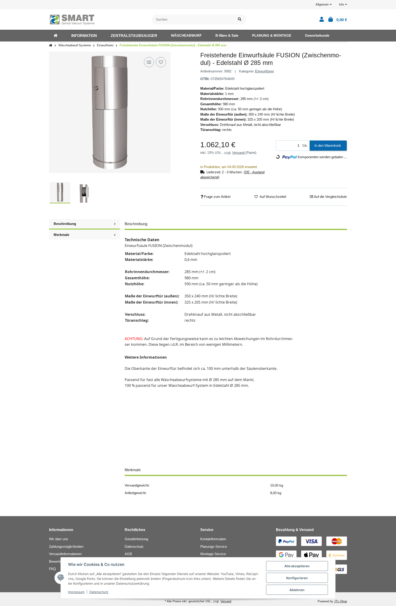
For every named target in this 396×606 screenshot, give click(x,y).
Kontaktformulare (213, 539)
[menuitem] (55, 36)
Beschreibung (65, 224)
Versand (238, 153)
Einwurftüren (264, 71)
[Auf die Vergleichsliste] (149, 62)
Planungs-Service (213, 546)
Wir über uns (58, 539)
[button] (323, 4)
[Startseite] (50, 45)
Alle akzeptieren (297, 566)
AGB (128, 554)
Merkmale (61, 235)
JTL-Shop (340, 601)
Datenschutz (134, 546)
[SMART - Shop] (72, 19)
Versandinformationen (65, 554)
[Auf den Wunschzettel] (161, 62)
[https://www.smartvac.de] (55, 36)
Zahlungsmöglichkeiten (66, 546)
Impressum (76, 592)
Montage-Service (213, 554)
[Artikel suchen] (239, 19)
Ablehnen (297, 590)
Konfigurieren (297, 578)
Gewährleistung (136, 539)
